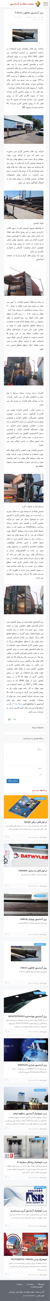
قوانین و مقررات (36, 1287)
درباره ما (19, 1284)
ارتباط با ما (30, 1284)
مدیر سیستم (31, 17)
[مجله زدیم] (38, 4)
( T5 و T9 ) (17, 704)
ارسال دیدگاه (13, 781)
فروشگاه (41, 1284)
